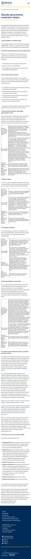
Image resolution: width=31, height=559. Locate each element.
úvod (2, 9)
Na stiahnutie (5, 513)
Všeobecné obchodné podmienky (10, 518)
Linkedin (5, 543)
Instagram (5, 541)
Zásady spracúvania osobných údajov (11, 520)
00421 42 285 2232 (8, 538)
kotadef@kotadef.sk (8, 536)
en (5, 550)
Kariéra (4, 511)
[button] (28, 3)
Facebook (5, 539)
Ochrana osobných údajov (8, 517)
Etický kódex (5, 515)
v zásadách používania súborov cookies (14, 402)
